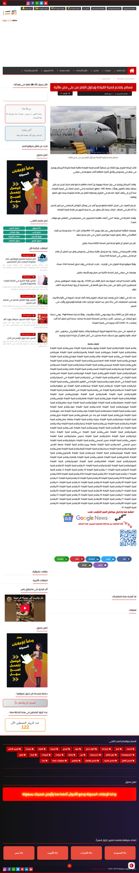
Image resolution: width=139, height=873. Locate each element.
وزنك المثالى (14, 232)
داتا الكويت (52, 853)
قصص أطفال (127, 760)
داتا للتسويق (49, 70)
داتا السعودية (120, 853)
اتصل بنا (86, 8)
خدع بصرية (94, 755)
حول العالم (108, 93)
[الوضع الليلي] (131, 865)
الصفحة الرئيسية (129, 8)
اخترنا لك (105, 749)
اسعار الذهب (14, 228)
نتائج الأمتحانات (81, 70)
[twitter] (41, 3)
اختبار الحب (36, 232)
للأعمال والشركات (31, 70)
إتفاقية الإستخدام (98, 8)
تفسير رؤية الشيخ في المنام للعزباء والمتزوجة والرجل (20, 282)
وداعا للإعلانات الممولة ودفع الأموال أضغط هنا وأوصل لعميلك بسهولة (70, 794)
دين (81, 755)
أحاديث (129, 749)
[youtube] (46, 3)
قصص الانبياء (109, 760)
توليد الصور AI (43, 8)
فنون (21, 755)
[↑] (69, 866)
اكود (77, 749)
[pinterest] (22, 869)
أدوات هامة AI (75, 8)
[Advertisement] (69, 46)
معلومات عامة (58, 760)
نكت (43, 760)
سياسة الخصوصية (114, 8)
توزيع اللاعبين (36, 236)
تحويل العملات (14, 240)
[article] (73, 581)
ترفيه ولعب (105, 78)
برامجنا (28, 749)
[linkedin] (27, 869)
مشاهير (75, 760)
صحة (32, 755)
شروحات (45, 755)
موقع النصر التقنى (98, 868)
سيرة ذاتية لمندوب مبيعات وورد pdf (20, 319)
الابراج (65, 749)
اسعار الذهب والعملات (125, 78)
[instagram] (28, 3)
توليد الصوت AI (59, 8)
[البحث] (5, 3)
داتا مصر (19, 853)
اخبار (117, 749)
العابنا (41, 749)
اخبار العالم (121, 70)
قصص (96, 70)
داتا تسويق (36, 228)
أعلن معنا (28, 8)
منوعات (108, 70)
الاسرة (53, 749)
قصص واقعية (91, 760)
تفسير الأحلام (13, 749)
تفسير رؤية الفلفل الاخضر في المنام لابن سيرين (19, 301)
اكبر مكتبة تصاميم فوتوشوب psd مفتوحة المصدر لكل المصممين (21, 260)
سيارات (58, 755)
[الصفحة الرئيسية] (131, 70)
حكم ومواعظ (127, 755)
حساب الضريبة (14, 236)
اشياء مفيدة (65, 70)
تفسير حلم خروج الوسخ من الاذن (21, 338)
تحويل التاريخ (36, 240)
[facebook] (33, 3)
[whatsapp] (37, 3)
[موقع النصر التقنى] (10, 12)
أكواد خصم (90, 749)
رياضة (70, 755)
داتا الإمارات (86, 853)
